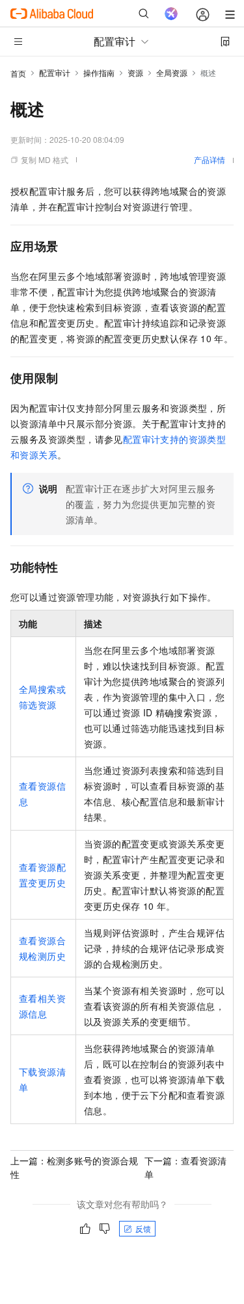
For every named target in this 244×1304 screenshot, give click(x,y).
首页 (18, 73)
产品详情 (209, 159)
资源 (135, 72)
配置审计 (54, 72)
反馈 (143, 1228)
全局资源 (171, 72)
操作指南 (99, 72)
